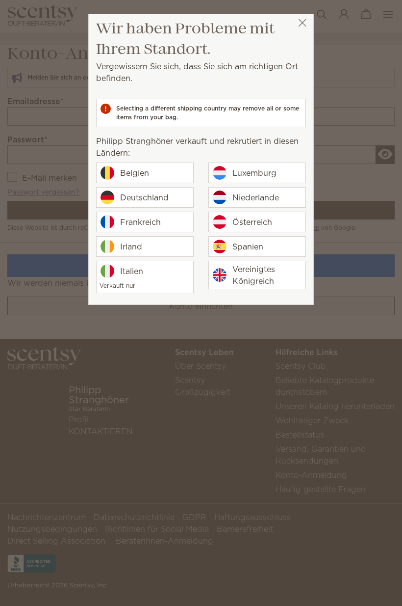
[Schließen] (302, 23)
